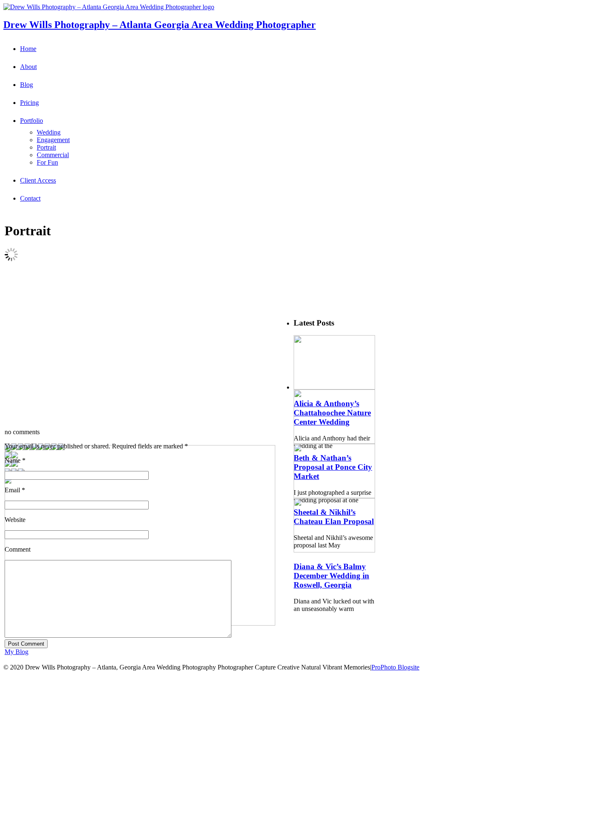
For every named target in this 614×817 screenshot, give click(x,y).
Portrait (46, 147)
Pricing (29, 102)
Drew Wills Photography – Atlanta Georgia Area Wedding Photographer (159, 24)
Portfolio (31, 120)
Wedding (49, 132)
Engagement (53, 139)
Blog (26, 84)
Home (28, 48)
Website (15, 519)
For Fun (47, 162)
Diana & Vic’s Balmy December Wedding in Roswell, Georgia (331, 575)
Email (12, 490)
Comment (17, 549)
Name (12, 460)
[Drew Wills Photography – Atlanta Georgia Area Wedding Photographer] (108, 6)
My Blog (16, 651)
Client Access (38, 180)
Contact (30, 198)
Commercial (53, 154)
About (28, 66)
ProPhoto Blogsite (395, 667)
